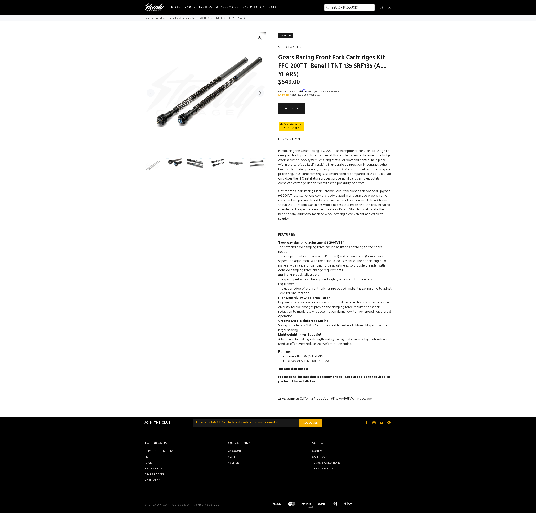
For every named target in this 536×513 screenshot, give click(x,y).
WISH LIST (234, 462)
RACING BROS (153, 468)
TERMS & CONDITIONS (326, 462)
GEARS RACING (154, 474)
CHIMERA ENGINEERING (159, 451)
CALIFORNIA (319, 457)
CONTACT (318, 451)
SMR (147, 457)
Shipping (284, 94)
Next (260, 93)
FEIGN (148, 462)
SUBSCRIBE (310, 423)
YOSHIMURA (152, 480)
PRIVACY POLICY (323, 468)
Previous (151, 93)
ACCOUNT (234, 451)
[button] (291, 126)
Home (147, 18)
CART (231, 457)
